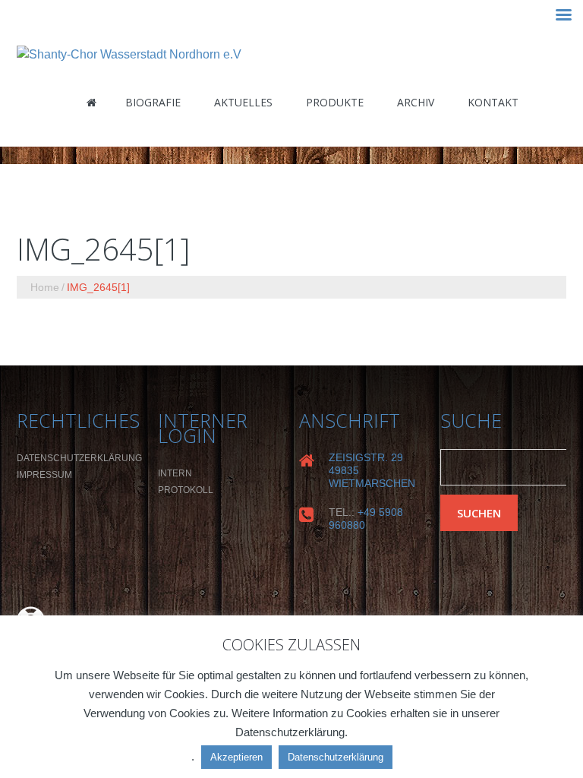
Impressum (44, 475)
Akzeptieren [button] (236, 757)
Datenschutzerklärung (79, 458)
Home (44, 287)
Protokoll (185, 490)
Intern (175, 473)
